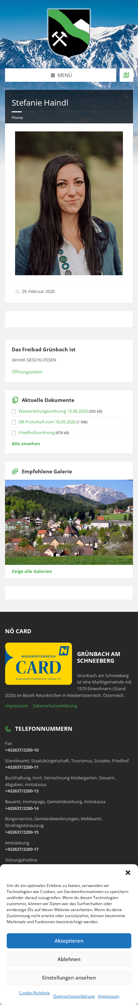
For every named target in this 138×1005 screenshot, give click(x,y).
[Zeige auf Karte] (126, 75)
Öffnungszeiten (27, 372)
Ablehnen (69, 959)
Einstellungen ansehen (69, 977)
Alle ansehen (26, 443)
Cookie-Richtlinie (34, 993)
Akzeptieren (69, 940)
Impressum (108, 996)
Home (17, 117)
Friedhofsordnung (36, 432)
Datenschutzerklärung (74, 996)
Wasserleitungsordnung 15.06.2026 (53, 411)
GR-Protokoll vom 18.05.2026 (47, 422)
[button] (128, 872)
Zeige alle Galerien (32, 571)
